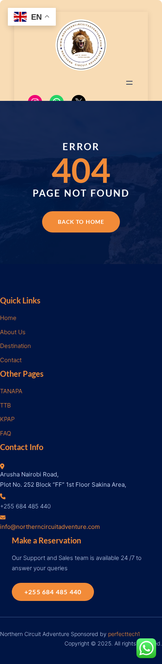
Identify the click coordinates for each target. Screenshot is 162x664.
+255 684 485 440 (52, 591)
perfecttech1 (124, 634)
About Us (13, 332)
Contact (11, 360)
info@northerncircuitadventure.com (50, 526)
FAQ (5, 433)
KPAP (7, 419)
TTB (5, 405)
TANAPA (11, 391)
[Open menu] (129, 82)
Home (8, 318)
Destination (15, 346)
